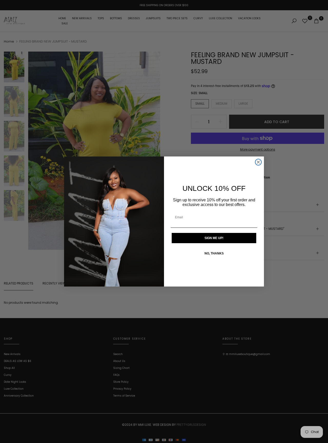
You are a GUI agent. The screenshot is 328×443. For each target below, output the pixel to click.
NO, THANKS (214, 253)
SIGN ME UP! (213, 238)
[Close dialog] (258, 162)
